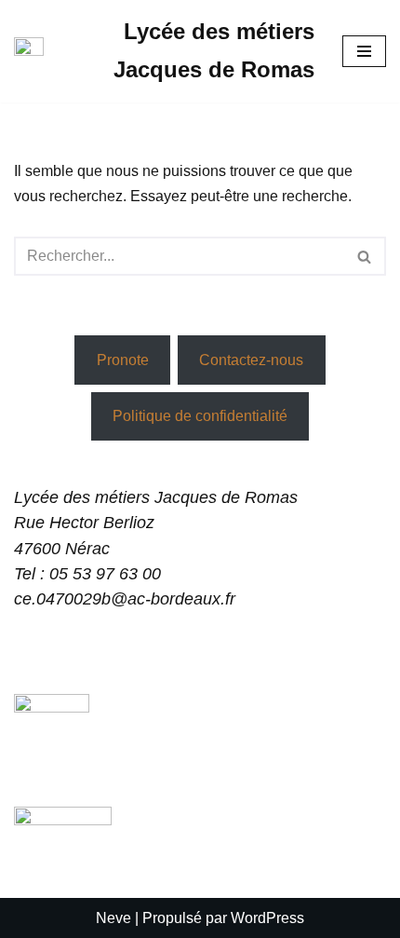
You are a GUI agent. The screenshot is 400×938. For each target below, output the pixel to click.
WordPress (267, 918)
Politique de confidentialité (200, 416)
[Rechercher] (365, 256)
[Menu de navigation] (364, 51)
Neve (113, 918)
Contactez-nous (251, 360)
